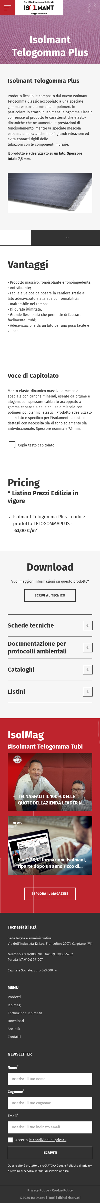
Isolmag (14, 1005)
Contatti (14, 1037)
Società (14, 1029)
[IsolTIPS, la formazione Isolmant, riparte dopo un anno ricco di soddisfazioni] (50, 845)
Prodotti (14, 997)
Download (16, 1021)
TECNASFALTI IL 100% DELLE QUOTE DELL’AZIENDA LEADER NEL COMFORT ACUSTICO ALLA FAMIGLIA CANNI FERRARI (52, 800)
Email (13, 1115)
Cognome (16, 1091)
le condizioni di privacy (47, 1140)
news (17, 760)
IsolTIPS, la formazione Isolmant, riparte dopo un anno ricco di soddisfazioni (52, 863)
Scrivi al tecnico (50, 595)
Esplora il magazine (50, 894)
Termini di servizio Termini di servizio (34, 1171)
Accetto (40, 1140)
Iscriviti (50, 1153)
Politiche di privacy (79, 1165)
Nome (13, 1067)
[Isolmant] (39, 7)
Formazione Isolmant (25, 1013)
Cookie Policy (62, 1190)
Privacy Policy (38, 1190)
